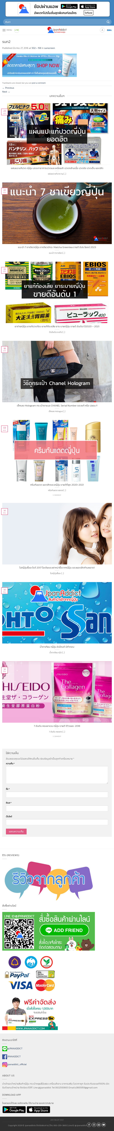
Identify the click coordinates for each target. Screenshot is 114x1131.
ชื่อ (8, 789)
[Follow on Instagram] (94, 1125)
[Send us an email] (98, 1125)
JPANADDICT (14, 1056)
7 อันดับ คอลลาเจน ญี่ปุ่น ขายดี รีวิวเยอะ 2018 (57, 726)
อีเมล (8, 802)
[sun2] (39, 65)
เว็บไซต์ (9, 816)
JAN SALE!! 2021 (57, 1120)
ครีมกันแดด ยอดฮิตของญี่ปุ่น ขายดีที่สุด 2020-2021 (57, 484)
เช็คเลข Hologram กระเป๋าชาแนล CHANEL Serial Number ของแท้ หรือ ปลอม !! (57, 405)
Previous (8, 88)
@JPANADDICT (14, 1048)
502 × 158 (36, 48)
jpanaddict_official (17, 1064)
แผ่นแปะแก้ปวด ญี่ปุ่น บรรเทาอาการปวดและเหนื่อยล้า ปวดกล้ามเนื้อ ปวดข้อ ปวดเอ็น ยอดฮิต (57, 168)
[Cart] (109, 30)
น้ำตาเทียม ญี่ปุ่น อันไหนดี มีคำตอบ (57, 647)
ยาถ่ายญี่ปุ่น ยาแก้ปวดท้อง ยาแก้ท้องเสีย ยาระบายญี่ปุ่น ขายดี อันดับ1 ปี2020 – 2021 (57, 326)
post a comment (39, 83)
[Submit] (108, 22)
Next (6, 91)
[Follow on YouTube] (103, 1125)
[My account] (102, 30)
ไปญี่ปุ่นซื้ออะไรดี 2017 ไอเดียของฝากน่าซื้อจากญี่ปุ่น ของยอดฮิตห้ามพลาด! (57, 567)
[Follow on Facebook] (89, 1125)
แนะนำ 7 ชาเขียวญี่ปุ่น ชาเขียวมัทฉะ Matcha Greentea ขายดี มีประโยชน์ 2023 (57, 247)
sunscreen (49, 48)
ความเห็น (10, 763)
